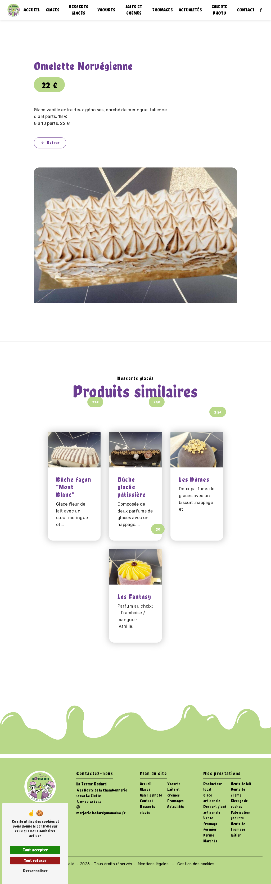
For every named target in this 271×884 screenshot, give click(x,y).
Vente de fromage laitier (238, 829)
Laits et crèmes (133, 10)
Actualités (190, 9)
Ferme (208, 835)
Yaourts (106, 9)
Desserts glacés (78, 10)
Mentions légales (153, 864)
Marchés (210, 841)
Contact (246, 9)
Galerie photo (219, 10)
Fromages (162, 9)
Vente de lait (241, 783)
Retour (53, 142)
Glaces (53, 9)
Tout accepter (35, 849)
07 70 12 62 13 (90, 801)
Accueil (32, 9)
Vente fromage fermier (210, 824)
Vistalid (68, 864)
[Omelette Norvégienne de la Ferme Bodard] (135, 235)
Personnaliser (35, 870)
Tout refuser (35, 860)
